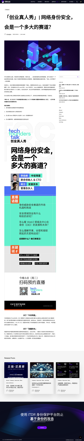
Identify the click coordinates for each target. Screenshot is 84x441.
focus (60, 114)
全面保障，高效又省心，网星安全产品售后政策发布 (69, 95)
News (60, 118)
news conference (62, 120)
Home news (61, 116)
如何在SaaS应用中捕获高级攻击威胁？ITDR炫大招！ (68, 91)
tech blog (61, 122)
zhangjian (9, 34)
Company (7, 9)
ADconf (60, 110)
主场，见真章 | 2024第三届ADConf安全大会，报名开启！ (69, 85)
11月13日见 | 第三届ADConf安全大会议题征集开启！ (69, 100)
